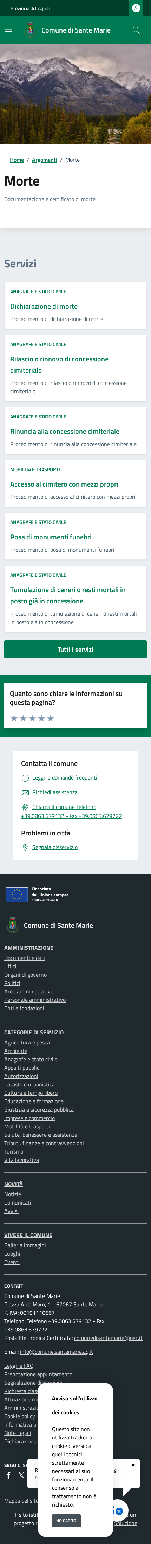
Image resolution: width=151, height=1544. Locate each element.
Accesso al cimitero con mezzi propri (64, 484)
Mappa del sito (21, 1500)
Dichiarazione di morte (44, 306)
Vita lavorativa (21, 1160)
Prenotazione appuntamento (38, 1374)
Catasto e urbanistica (29, 1084)
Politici (12, 983)
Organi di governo (25, 974)
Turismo (13, 1151)
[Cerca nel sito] (136, 30)
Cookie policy (19, 1416)
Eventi (12, 1262)
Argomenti (44, 160)
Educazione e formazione (34, 1101)
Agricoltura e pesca (27, 1042)
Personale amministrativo (35, 1000)
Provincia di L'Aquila (30, 8)
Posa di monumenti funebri (51, 536)
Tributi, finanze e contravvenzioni (44, 1143)
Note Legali (17, 1433)
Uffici (10, 966)
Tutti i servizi (75, 649)
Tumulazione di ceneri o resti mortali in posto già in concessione (68, 595)
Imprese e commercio (29, 1118)
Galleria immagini (25, 1245)
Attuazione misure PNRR (34, 1399)
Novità (13, 1184)
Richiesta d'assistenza (30, 1391)
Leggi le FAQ (19, 1366)
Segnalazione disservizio (33, 1382)
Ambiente (15, 1051)
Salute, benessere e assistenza (40, 1134)
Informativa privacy (27, 1424)
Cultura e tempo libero (31, 1093)
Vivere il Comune (28, 1235)
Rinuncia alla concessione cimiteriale (64, 431)
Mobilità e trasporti (35, 469)
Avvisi (11, 1211)
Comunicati (17, 1202)
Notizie (12, 1194)
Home (17, 160)
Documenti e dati (24, 958)
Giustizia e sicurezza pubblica (39, 1109)
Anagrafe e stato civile (38, 291)
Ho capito (66, 1520)
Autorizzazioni (21, 1076)
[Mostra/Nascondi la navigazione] (8, 29)
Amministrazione (28, 947)
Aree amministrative (28, 991)
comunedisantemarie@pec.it (108, 1338)
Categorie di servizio (34, 1032)
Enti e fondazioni (24, 1008)
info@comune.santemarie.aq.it (56, 1352)
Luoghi (12, 1253)
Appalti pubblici (22, 1067)
